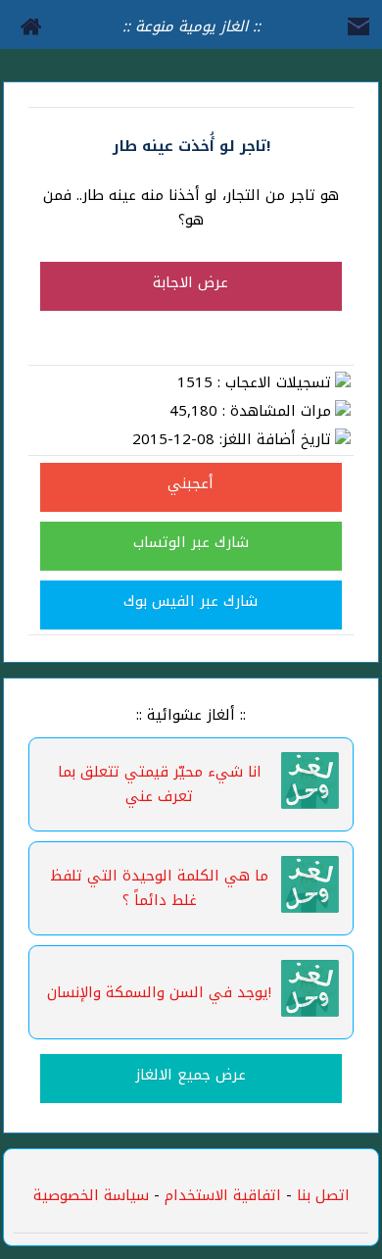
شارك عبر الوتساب (191, 542)
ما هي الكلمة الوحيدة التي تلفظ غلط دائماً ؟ (159, 888)
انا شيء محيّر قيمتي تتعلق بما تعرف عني (160, 784)
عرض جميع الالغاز (190, 1074)
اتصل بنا (323, 1195)
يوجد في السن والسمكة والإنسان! (159, 992)
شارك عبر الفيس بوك (190, 601)
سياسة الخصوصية (91, 1195)
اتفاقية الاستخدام (220, 1195)
